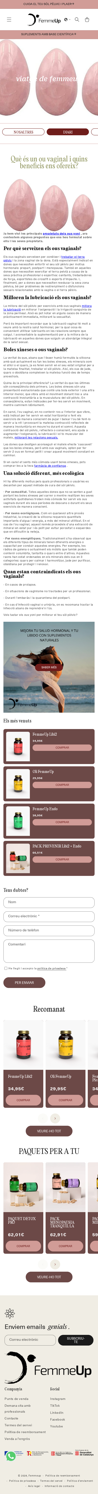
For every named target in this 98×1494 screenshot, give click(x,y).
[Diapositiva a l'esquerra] (43, 1118)
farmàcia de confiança (50, 465)
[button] (9, 20)
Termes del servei (18, 1425)
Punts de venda (16, 1398)
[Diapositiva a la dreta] (55, 1118)
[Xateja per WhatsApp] (11, 1456)
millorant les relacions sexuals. (36, 437)
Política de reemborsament (25, 1431)
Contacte (11, 1418)
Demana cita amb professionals (18, 1408)
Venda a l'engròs (17, 1438)
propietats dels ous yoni (61, 233)
